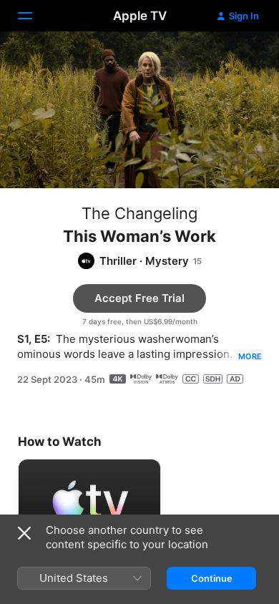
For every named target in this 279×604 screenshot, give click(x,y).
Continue (211, 578)
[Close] (24, 533)
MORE (250, 356)
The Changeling (139, 213)
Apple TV (140, 16)
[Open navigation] (33, 15)
